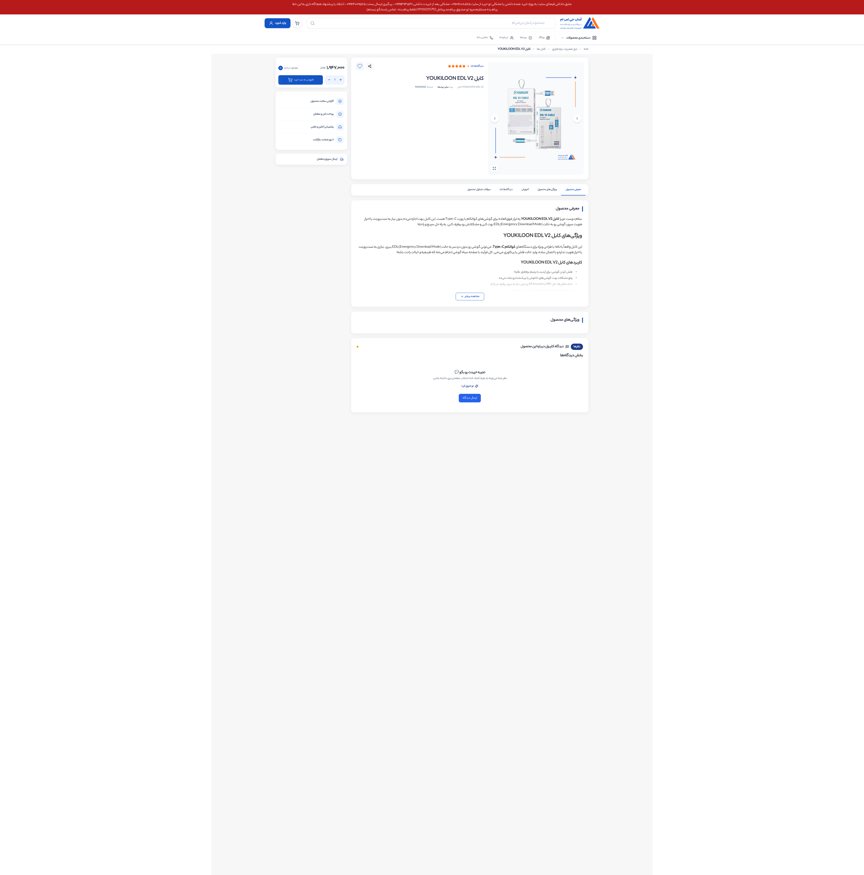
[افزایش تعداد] (340, 79)
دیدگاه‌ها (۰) (477, 66)
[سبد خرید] (297, 23)
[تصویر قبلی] (577, 118)
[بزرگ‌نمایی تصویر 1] (536, 118)
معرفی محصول (573, 190)
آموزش (525, 190)
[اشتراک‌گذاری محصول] (370, 66)
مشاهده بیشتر (472, 297)
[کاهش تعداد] (329, 79)
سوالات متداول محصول (479, 190)
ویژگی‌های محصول (547, 190)
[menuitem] (578, 38)
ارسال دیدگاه (470, 398)
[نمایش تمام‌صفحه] (494, 168)
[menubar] (578, 38)
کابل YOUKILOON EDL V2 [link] (514, 49)
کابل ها (541, 49)
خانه (586, 49)
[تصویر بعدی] (495, 118)
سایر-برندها (443, 87)
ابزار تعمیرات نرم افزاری (564, 49)
